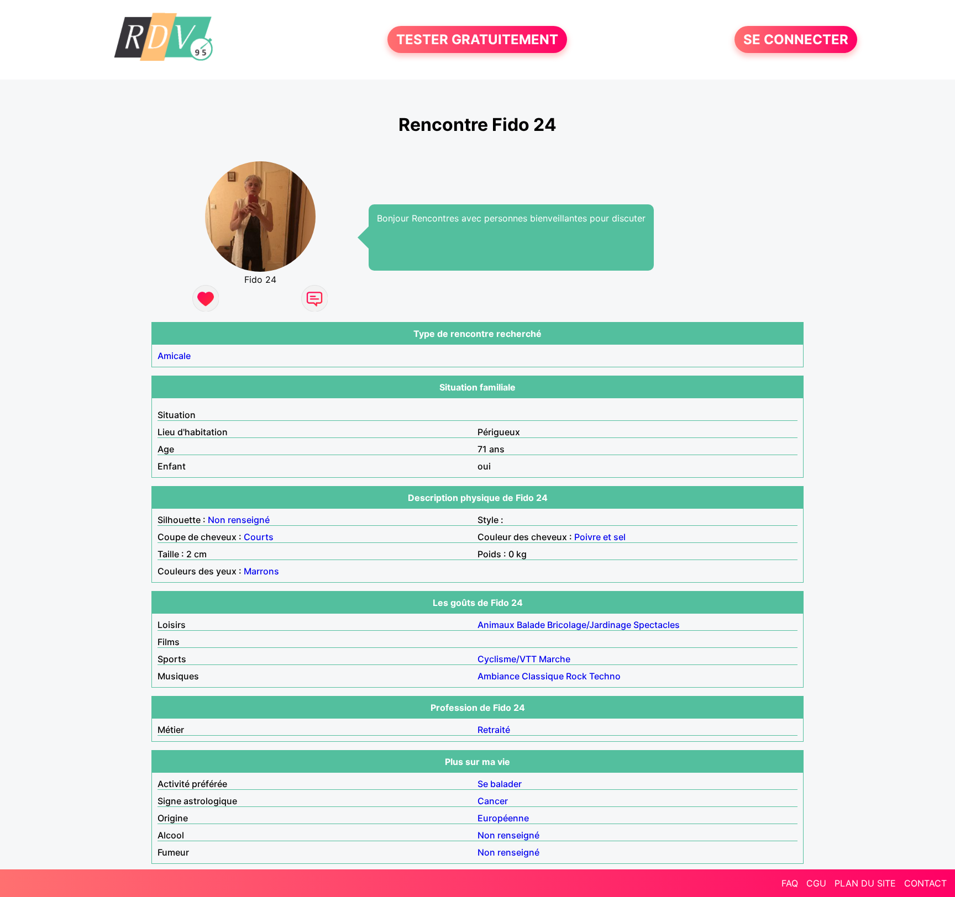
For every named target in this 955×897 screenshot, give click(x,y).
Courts (259, 536)
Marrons (261, 571)
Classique (543, 676)
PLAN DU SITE (865, 883)
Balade (531, 624)
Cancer (493, 800)
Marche (554, 658)
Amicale (174, 355)
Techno (605, 676)
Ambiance (499, 676)
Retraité (494, 729)
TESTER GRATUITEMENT (477, 39)
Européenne (503, 818)
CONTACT (925, 883)
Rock (576, 676)
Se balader (500, 783)
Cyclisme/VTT (507, 658)
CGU (816, 883)
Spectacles (656, 624)
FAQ (789, 883)
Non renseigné (239, 519)
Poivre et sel (600, 536)
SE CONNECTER (795, 39)
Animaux (496, 624)
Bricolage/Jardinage (589, 624)
